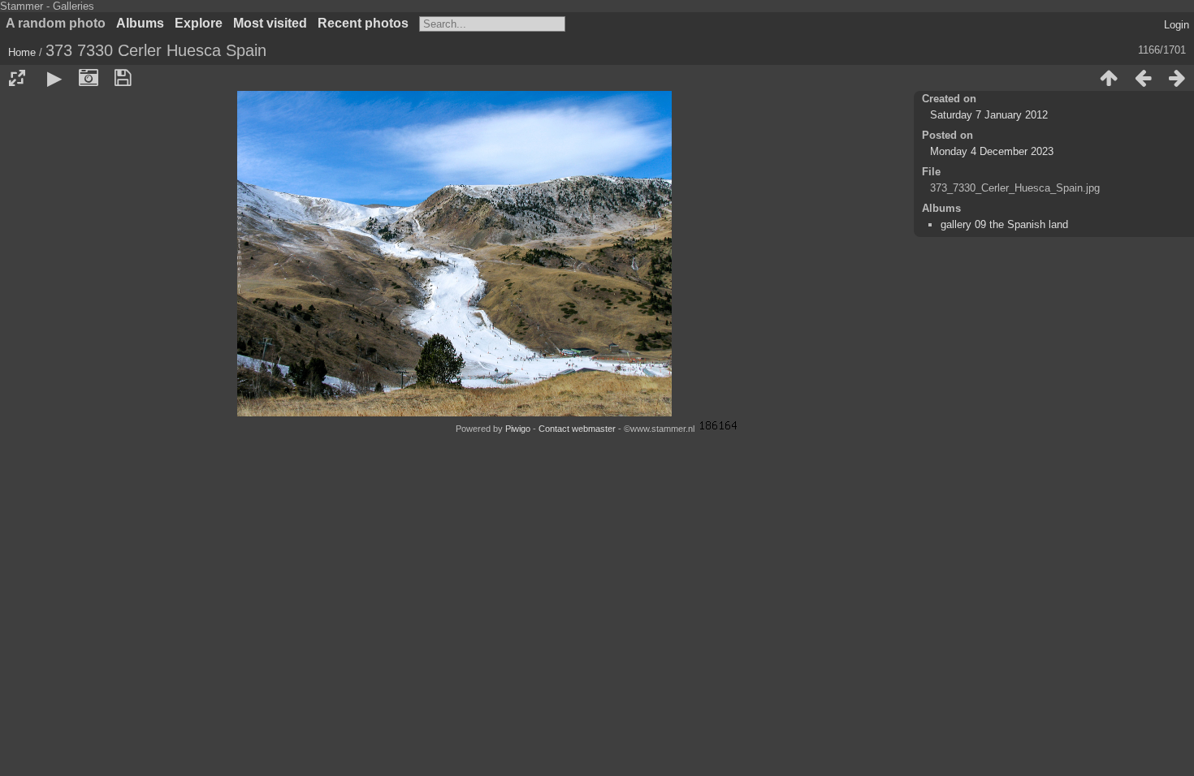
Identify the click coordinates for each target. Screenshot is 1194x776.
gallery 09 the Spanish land (1004, 224)
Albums (140, 23)
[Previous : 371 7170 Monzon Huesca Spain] (1143, 78)
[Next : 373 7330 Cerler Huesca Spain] (1177, 78)
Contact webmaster (577, 428)
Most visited (270, 23)
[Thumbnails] (1109, 78)
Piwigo (517, 428)
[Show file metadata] (88, 78)
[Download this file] (123, 78)
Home (22, 52)
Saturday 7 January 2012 (989, 115)
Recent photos (363, 23)
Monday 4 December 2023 (991, 151)
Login (1176, 25)
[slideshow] (54, 78)
